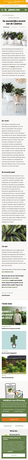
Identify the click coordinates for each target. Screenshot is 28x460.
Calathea (12, 66)
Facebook (6, 287)
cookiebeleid (10, 451)
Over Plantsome (19, 425)
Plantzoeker (11, 278)
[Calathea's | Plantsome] (14, 233)
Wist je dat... (14, 431)
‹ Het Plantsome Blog (8, 15)
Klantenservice (7, 425)
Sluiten (14, 455)
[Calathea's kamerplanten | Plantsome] (14, 97)
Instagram (14, 287)
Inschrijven (14, 419)
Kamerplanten (6, 280)
